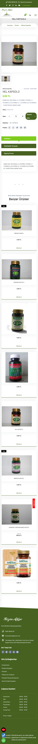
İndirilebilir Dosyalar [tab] (11, 146)
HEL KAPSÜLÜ (14, 123)
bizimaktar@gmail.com (12, 636)
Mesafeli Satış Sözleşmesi (10, 678)
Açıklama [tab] (7, 138)
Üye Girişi (27, 5)
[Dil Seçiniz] (3, 730)
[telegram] (10, 5)
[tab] (5, 78)
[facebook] (6, 5)
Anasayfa (10, 25)
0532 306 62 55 (12, 2)
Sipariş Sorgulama (26, 2)
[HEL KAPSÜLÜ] (19, 71)
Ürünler (17, 25)
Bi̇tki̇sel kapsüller (26, 25)
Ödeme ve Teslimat (8, 674)
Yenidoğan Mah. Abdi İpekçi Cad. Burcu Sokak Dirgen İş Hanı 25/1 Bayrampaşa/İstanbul (19, 641)
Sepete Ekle (29, 116)
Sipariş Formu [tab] (9, 153)
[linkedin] (16, 5)
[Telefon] (3, 735)
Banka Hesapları (7, 668)
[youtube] (19, 5)
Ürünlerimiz (5, 665)
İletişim (4, 671)
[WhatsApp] (3, 740)
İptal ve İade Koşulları (9, 681)
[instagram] (13, 5)
